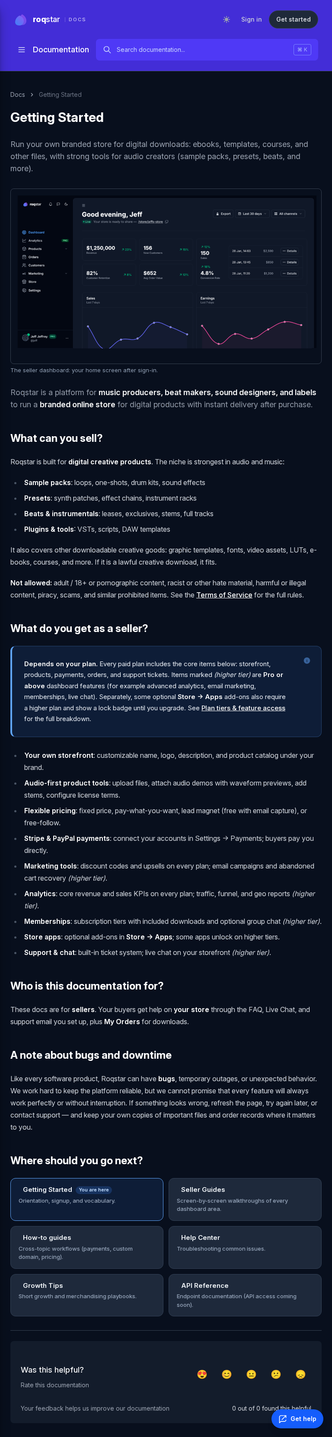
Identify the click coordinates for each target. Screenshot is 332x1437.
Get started (293, 19)
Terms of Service (224, 595)
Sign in (251, 19)
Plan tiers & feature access (243, 708)
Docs (17, 94)
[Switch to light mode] (226, 19)
